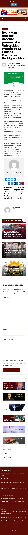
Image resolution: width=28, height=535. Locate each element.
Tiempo (5, 453)
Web (4, 348)
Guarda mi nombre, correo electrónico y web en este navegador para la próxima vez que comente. (13, 363)
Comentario (6, 297)
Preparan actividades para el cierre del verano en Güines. (13, 270)
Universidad (11, 67)
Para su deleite (7, 457)
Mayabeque (4, 29)
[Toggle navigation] (13, 19)
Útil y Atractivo (7, 449)
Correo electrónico (8, 339)
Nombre (5, 329)
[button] (22, 19)
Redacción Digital (15, 63)
